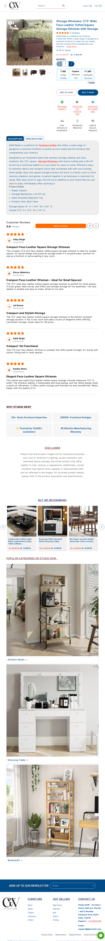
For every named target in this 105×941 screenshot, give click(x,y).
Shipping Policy (75, 934)
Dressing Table (16, 760)
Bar (54, 912)
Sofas (30, 909)
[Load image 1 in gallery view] (16, 72)
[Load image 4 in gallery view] (42, 72)
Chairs (31, 920)
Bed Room (57, 905)
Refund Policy (60, 934)
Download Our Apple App (93, 109)
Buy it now (88, 92)
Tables (31, 912)
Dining (56, 920)
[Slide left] (9, 72)
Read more (71, 46)
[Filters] (89, 226)
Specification (34, 139)
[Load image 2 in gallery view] (25, 72)
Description (15, 139)
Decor (55, 916)
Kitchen (56, 909)
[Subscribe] (93, 886)
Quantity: (61, 59)
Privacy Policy (47, 934)
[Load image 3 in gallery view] (33, 72)
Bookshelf (14, 860)
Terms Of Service (90, 934)
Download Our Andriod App (77, 110)
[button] (5, 6)
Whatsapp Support (62, 107)
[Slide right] (49, 72)
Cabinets (32, 916)
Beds (30, 905)
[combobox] (51, 6)
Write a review (61, 226)
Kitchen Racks (16, 659)
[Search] (63, 5)
